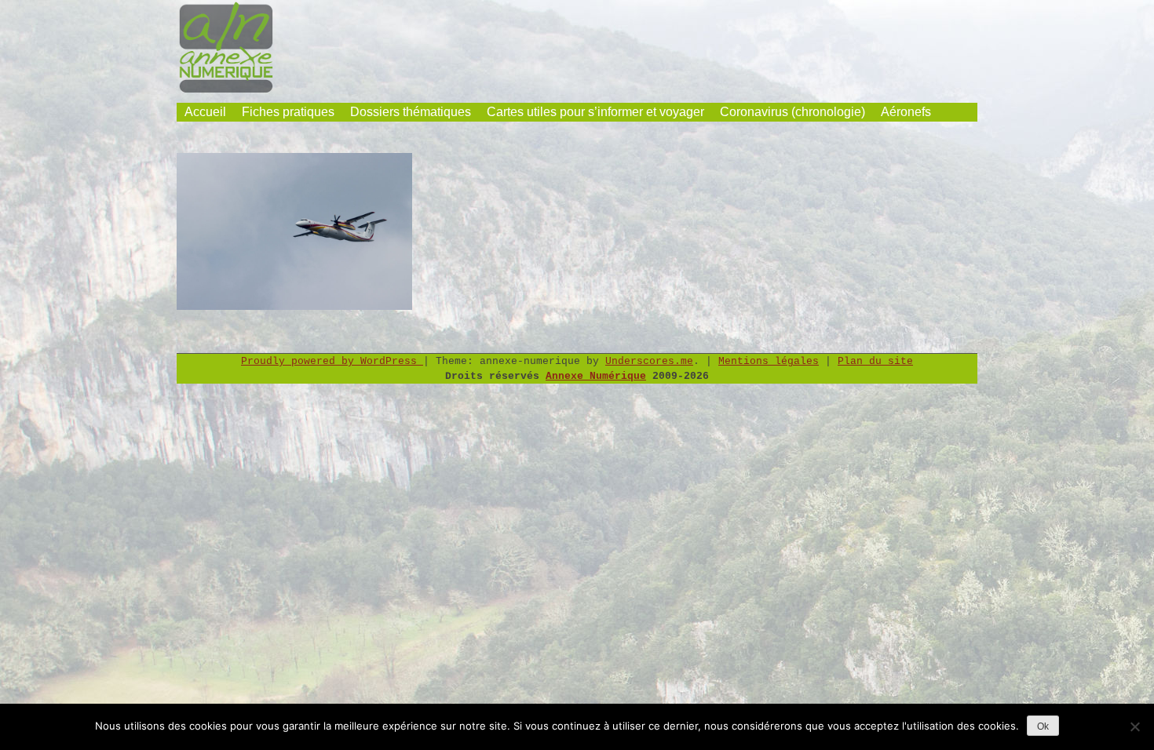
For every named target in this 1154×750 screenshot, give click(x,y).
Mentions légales (768, 361)
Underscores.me (649, 361)
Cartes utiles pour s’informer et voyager (595, 111)
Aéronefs (906, 111)
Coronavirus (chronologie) (792, 111)
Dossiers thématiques (410, 111)
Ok (1043, 726)
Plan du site (875, 361)
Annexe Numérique (596, 376)
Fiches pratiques (288, 111)
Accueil (205, 111)
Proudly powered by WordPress (332, 361)
